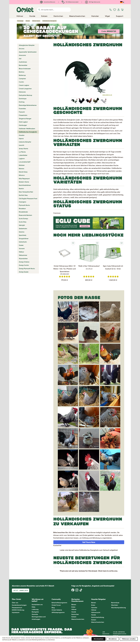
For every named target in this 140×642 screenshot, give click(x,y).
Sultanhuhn (23, 242)
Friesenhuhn (23, 115)
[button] (109, 599)
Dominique (22, 98)
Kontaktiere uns (37, 604)
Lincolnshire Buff (24, 162)
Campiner (22, 78)
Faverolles (22, 108)
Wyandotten (23, 258)
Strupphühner (23, 238)
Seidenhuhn (23, 228)
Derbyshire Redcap (25, 95)
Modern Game (24, 182)
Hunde (73, 612)
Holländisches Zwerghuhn (28, 132)
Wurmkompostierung (118, 607)
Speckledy (22, 235)
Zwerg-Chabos (24, 262)
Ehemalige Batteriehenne (27, 105)
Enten (73, 607)
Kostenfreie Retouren (49, 2)
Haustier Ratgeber (98, 599)
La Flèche (22, 152)
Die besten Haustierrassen (77, 600)
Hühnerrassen (36, 20)
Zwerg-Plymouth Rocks (27, 268)
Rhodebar (22, 208)
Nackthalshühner (25, 185)
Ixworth (21, 145)
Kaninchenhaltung (97, 617)
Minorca (22, 175)
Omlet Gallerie (57, 610)
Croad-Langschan (25, 88)
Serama (21, 232)
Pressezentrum (17, 607)
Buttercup (22, 75)
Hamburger (23, 125)
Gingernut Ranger (25, 118)
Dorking (21, 102)
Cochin (21, 82)
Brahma (21, 72)
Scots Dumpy (23, 218)
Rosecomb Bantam (25, 215)
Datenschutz (105, 633)
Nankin (21, 188)
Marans (21, 168)
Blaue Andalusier (25, 68)
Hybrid (21, 138)
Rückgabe (35, 612)
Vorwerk (22, 248)
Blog (53, 607)
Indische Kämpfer (25, 142)
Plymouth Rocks (24, 205)
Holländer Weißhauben (27, 128)
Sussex (21, 245)
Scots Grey (22, 222)
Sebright (22, 225)
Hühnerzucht (95, 612)
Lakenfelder (23, 155)
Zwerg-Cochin (24, 265)
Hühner (73, 609)
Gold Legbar (23, 122)
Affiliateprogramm (58, 612)
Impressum (15, 612)
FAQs (33, 607)
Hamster (94, 607)
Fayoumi (22, 112)
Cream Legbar (24, 85)
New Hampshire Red (26, 192)
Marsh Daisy (23, 172)
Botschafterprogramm (59, 602)
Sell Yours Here (88, 542)
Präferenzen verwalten (129, 639)
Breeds (28, 20)
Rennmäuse (115, 602)
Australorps (23, 62)
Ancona (21, 48)
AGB (103, 631)
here (105, 571)
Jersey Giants (23, 148)
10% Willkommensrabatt (71, 2)
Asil (20, 58)
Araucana (22, 55)
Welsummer (23, 255)
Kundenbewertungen (19, 605)
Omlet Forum (56, 605)
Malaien (22, 165)
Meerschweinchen (77, 619)
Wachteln (114, 605)
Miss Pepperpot (24, 178)
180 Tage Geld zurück (94, 2)
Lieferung (35, 609)
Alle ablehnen (113, 639)
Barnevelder (23, 65)
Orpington (22, 202)
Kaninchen (75, 614)
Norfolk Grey (23, 195)
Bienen (73, 604)
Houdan (21, 135)
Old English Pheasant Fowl (28, 198)
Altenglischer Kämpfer (27, 45)
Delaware (22, 92)
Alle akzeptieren (98, 639)
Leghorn (22, 158)
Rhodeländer (23, 212)
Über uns (15, 602)
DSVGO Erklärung (18, 610)
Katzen (73, 617)
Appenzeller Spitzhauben (28, 52)
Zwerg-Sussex (23, 272)
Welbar (21, 252)
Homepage (20, 20)
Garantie (35, 614)
